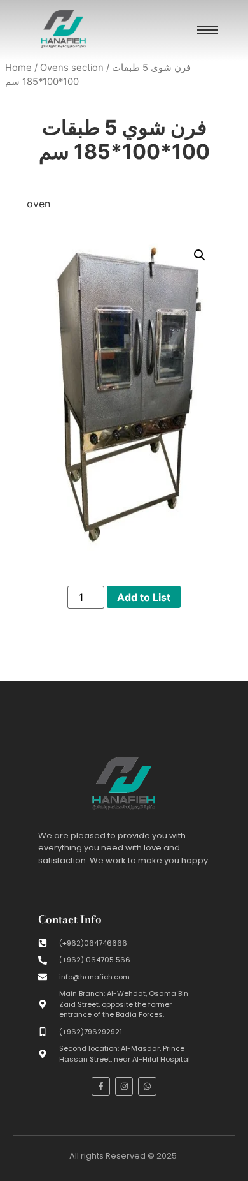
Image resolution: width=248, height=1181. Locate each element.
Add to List (143, 597)
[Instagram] (124, 1086)
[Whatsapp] (147, 1086)
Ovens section (72, 67)
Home (18, 67)
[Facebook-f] (101, 1086)
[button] (199, 255)
